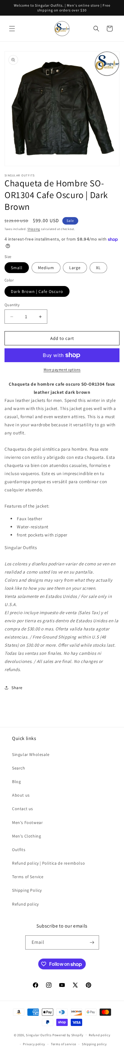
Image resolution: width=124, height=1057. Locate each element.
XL (98, 267)
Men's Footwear (27, 822)
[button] (12, 28)
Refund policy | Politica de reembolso (48, 863)
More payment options (62, 369)
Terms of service (63, 1044)
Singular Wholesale (31, 754)
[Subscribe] (92, 942)
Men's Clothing (26, 836)
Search (18, 768)
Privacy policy (34, 1044)
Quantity (12, 304)
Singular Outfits (38, 1035)
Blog (16, 781)
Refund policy (25, 904)
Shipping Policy (27, 890)
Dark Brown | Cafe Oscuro (37, 291)
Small (17, 267)
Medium (46, 267)
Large (75, 267)
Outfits (18, 849)
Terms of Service (28, 876)
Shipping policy (94, 1044)
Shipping (33, 229)
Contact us (22, 808)
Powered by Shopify (67, 1035)
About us (21, 795)
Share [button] (17, 687)
